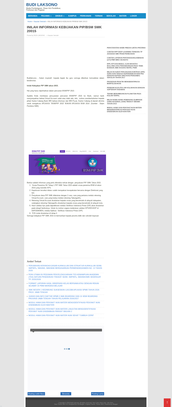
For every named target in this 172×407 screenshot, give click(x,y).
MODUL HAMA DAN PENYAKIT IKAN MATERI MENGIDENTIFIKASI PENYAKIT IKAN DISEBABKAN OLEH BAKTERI (124, 110)
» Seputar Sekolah (53, 35)
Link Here (110, 403)
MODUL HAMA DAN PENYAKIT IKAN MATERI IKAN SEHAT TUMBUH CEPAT (61, 315)
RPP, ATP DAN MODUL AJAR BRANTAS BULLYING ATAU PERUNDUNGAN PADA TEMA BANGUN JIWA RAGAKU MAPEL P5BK (125, 66)
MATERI (122, 16)
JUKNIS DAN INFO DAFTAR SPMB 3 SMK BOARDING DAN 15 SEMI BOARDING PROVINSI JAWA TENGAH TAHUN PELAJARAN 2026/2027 (63, 297)
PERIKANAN (85, 16)
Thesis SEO (100, 404)
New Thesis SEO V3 (61, 404)
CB (1, 406)
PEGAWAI (46, 16)
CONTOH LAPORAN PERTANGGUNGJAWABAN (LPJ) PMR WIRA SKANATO (125, 59)
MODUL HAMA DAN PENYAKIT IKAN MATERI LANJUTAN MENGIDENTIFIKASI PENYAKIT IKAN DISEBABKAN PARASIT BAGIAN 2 (62, 310)
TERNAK (99, 16)
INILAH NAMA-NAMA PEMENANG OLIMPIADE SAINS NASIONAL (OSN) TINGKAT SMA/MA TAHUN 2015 (124, 102)
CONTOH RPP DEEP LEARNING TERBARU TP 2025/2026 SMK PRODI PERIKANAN (124, 53)
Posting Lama (97, 394)
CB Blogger (80, 404)
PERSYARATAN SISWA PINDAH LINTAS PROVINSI (126, 48)
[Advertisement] (66, 58)
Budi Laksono (41, 4)
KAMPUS (72, 16)
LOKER (133, 16)
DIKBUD (59, 16)
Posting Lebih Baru (36, 394)
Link (104, 403)
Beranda (32, 16)
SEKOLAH (111, 16)
